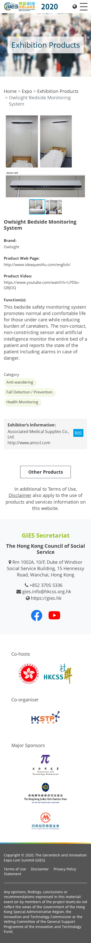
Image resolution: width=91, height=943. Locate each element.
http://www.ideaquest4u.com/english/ (37, 264)
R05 (78, 433)
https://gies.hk (46, 598)
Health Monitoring (22, 401)
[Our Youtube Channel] (54, 615)
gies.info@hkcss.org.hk (46, 591)
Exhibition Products (58, 91)
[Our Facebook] (36, 615)
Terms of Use (15, 869)
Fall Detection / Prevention (29, 391)
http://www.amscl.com (29, 442)
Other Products (45, 472)
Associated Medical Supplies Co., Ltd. (38, 434)
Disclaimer (40, 869)
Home (10, 91)
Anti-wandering (19, 382)
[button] (83, 119)
